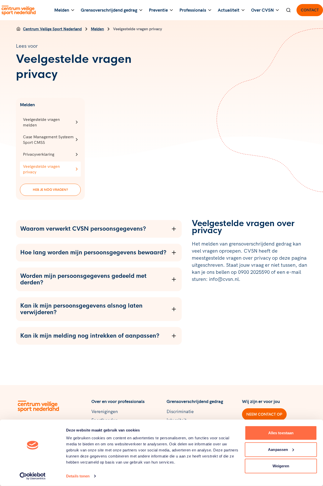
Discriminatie (180, 411)
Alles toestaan (280, 433)
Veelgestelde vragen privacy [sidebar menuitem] (41, 169)
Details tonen (78, 476)
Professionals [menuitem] (192, 10)
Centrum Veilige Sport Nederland (52, 28)
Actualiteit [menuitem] (228, 10)
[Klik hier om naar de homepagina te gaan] (19, 10)
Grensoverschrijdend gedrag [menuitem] (109, 10)
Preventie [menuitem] (158, 10)
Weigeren (281, 466)
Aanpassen (278, 449)
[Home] (18, 28)
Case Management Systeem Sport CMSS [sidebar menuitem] (48, 139)
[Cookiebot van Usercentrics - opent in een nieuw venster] (33, 476)
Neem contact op (264, 414)
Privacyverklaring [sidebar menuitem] (38, 154)
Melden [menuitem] (61, 10)
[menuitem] (288, 10)
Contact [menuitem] (310, 10)
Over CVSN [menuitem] (262, 10)
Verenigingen (104, 411)
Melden (97, 28)
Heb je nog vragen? (50, 190)
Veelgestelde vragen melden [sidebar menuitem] (41, 122)
